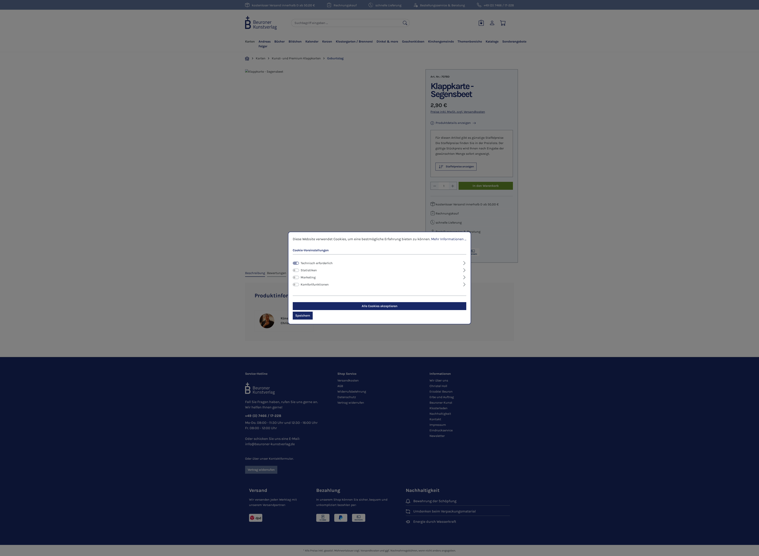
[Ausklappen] (464, 262)
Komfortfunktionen (315, 284)
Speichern (302, 315)
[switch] (296, 270)
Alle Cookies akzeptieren (379, 306)
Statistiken (309, 270)
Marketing (308, 277)
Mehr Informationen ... (448, 239)
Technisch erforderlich (317, 263)
